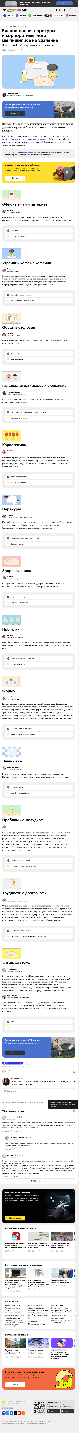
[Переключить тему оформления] (64, 10)
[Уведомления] (60, 10)
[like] (11, 1131)
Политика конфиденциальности (13, 1424)
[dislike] (17, 1131)
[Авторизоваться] (68, 10)
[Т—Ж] (15, 10)
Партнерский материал (59, 1350)
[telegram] (7, 1413)
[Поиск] (55, 10)
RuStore (66, 1411)
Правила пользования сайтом (36, 1424)
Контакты (39, 1421)
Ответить (5, 1131)
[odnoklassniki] (23, 1413)
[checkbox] (73, 10)
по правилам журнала (35, 1103)
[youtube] (19, 1413)
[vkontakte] (11, 1413)
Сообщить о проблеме (18, 1421)
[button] (76, 1)
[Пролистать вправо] (75, 1237)
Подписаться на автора (14, 1063)
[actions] (21, 1131)
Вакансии (5, 1421)
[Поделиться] (21, 50)
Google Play (53, 1411)
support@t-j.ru (14, 1403)
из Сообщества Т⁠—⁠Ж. (32, 152)
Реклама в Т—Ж (49, 1421)
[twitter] (15, 1413)
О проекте (31, 1421)
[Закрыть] (77, 1101)
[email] (4, 1413)
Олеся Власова (16, 1079)
